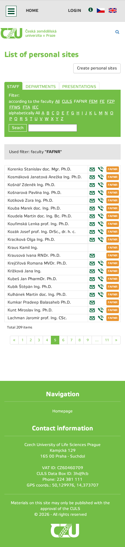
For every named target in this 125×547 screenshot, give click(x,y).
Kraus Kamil (19, 247)
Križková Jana (21, 271)
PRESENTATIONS (79, 87)
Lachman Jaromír (24, 318)
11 (107, 340)
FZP (111, 101)
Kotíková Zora (21, 200)
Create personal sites (97, 68)
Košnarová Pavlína (25, 192)
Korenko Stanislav (25, 169)
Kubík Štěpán (21, 286)
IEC (35, 107)
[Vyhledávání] (117, 32)
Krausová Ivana (23, 255)
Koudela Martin (22, 216)
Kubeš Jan (18, 279)
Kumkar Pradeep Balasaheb (34, 302)
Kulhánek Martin (23, 294)
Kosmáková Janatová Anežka (35, 177)
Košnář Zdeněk (22, 185)
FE (102, 101)
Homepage (62, 411)
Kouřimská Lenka (24, 224)
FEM (93, 101)
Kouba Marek (20, 208)
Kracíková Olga (22, 239)
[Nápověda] (90, 10)
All (57, 101)
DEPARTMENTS (41, 87)
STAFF (13, 87)
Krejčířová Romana (26, 263)
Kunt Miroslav (21, 310)
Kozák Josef (19, 232)
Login (74, 10)
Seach (18, 128)
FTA (26, 107)
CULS (67, 101)
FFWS (14, 107)
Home (32, 10)
